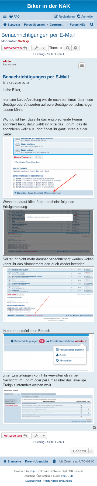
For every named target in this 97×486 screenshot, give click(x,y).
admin (7, 61)
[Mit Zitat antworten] (81, 65)
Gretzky (23, 41)
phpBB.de (67, 475)
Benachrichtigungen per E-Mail (38, 35)
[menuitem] (14, 16)
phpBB (34, 471)
